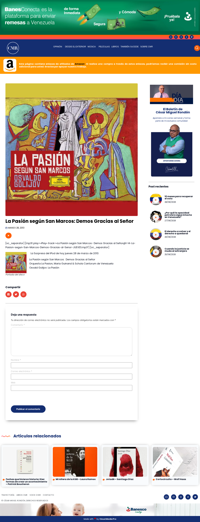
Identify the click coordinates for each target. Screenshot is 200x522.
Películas (104, 46)
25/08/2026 (170, 254)
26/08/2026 (170, 237)
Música (92, 46)
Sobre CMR (146, 46)
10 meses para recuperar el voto (179, 197)
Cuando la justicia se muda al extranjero (177, 250)
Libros (115, 46)
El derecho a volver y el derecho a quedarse (177, 232)
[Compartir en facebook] (8, 294)
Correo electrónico (21, 371)
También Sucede (130, 46)
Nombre (16, 360)
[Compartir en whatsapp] (23, 294)
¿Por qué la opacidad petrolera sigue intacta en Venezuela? (178, 215)
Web (13, 382)
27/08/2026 (170, 220)
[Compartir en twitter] (16, 294)
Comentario (18, 325)
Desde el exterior (75, 46)
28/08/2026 (170, 202)
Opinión (57, 46)
